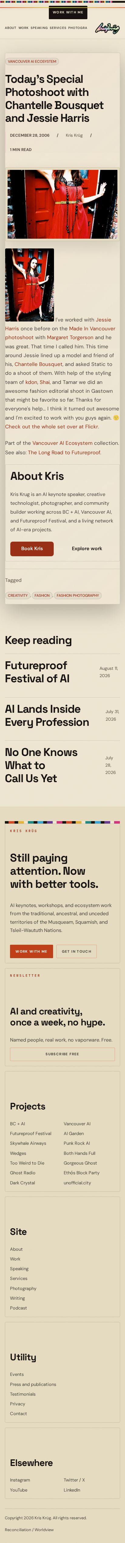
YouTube (35, 1490)
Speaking (39, 28)
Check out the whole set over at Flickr (51, 426)
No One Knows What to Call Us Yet (41, 765)
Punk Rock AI (89, 1143)
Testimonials (22, 1394)
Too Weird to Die (35, 1163)
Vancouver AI (89, 1123)
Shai (45, 382)
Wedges (35, 1153)
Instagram (35, 1480)
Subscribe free (71, 1055)
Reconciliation (18, 1529)
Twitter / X (89, 1480)
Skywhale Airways (35, 1143)
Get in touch (77, 951)
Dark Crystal (35, 1182)
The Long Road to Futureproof (64, 452)
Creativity (18, 595)
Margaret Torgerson (70, 337)
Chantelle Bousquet (38, 364)
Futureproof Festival (35, 1133)
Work (24, 28)
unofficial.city (89, 1182)
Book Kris (32, 548)
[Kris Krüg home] (107, 28)
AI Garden (89, 1133)
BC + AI (35, 1123)
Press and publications (33, 1384)
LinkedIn (89, 1490)
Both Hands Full (89, 1153)
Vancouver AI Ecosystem (32, 61)
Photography (81, 28)
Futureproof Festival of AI (37, 672)
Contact (18, 1414)
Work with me (68, 12)
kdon (31, 382)
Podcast (18, 1308)
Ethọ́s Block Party (89, 1172)
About (10, 28)
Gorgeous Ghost (89, 1163)
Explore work (87, 548)
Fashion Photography (78, 595)
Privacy (17, 1404)
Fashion (42, 595)
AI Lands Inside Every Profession (47, 715)
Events (17, 1374)
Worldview (44, 1529)
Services (58, 28)
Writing (17, 1298)
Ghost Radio (35, 1172)
